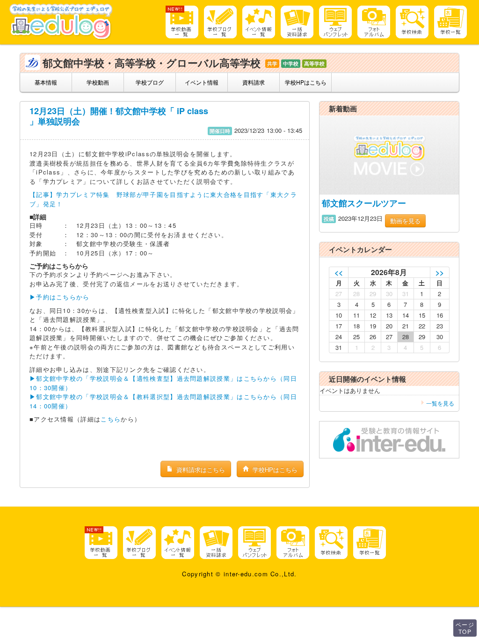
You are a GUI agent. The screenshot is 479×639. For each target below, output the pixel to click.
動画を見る (405, 220)
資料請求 (253, 82)
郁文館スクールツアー (364, 203)
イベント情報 (201, 82)
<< (338, 272)
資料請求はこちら (199, 469)
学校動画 (98, 82)
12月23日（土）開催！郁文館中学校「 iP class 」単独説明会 (118, 116)
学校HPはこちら (306, 82)
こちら (111, 418)
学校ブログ (150, 82)
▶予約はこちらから (59, 296)
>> (439, 272)
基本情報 (46, 82)
